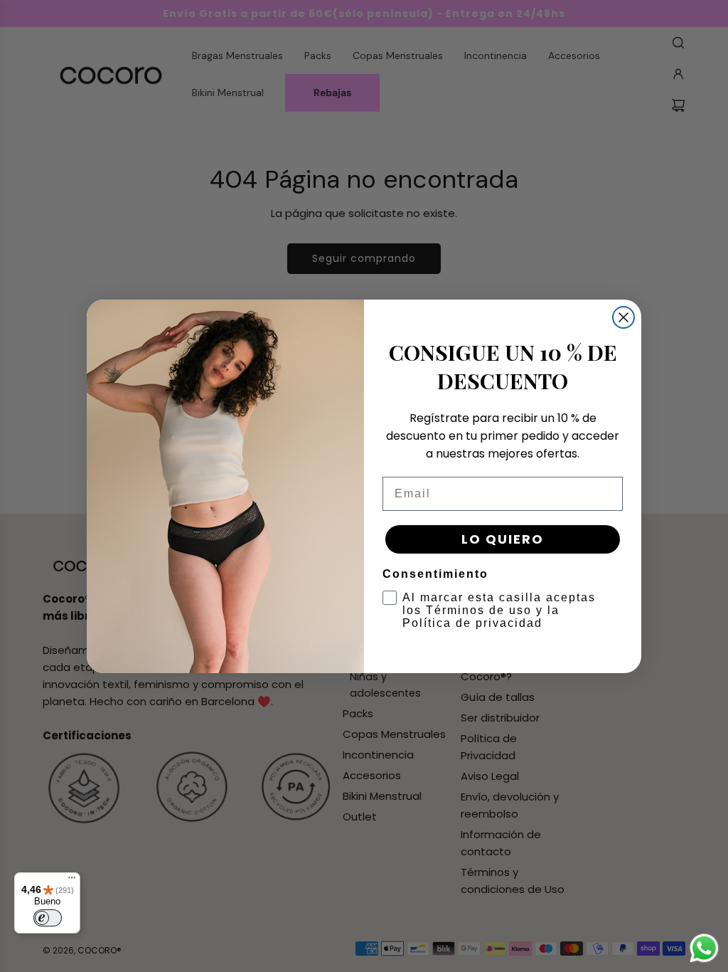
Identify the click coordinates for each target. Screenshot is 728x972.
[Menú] (71, 880)
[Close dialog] (623, 317)
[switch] (47, 917)
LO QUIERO (502, 539)
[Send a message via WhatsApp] (704, 948)
